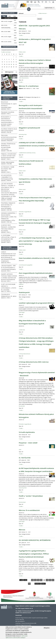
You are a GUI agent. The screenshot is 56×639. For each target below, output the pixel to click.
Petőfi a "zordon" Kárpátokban (31, 496)
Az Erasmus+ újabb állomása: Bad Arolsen (7, 168)
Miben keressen (43, 13)
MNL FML (9, 180)
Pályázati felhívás (7, 112)
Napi (4, 16)
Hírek (20, 119)
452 (29, 583)
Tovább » (21, 35)
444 (32, 580)
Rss (38, 1)
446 (38, 580)
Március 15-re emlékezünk (29, 510)
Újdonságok (21, 312)
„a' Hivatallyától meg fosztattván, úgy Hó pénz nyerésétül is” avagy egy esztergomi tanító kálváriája (35, 241)
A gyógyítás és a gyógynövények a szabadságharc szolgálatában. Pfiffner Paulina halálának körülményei (34, 554)
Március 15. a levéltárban (29, 86)
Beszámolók (22, 406)
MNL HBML (9, 163)
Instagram (35, 1)
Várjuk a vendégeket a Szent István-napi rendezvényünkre (8, 155)
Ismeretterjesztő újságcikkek (25, 265)
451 (53, 580)
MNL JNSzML (10, 140)
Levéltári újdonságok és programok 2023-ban (36, 303)
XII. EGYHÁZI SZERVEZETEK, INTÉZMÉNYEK (35, 540)
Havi (14, 16)
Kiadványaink (24, 292)
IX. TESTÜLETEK (24, 458)
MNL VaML (9, 150)
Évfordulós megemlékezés (25, 211)
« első (21, 580)
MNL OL (8, 113)
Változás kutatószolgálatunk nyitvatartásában (9, 137)
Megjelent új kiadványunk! (29, 128)
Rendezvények (22, 502)
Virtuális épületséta (27, 432)
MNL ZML (9, 132)
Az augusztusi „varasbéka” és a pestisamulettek (7, 177)
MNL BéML (9, 199)
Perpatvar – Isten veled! (28, 443)
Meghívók (21, 284)
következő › (37, 583)
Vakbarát (42, 1)
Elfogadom (46, 627)
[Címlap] (8, 5)
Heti (9, 16)
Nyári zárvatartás (7, 162)
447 (41, 580)
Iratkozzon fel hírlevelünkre (27, 1)
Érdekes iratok (22, 52)
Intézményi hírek (23, 134)
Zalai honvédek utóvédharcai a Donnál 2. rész (37, 258)
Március (22, 530)
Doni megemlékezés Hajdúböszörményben (36, 273)
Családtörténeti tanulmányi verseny (27, 152)
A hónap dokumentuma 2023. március (34, 362)
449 (47, 580)
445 (35, 580)
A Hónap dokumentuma (24, 353)
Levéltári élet (22, 330)
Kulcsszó (21, 13)
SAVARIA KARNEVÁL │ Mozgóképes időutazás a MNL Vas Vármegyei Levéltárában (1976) (9, 217)
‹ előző (25, 580)
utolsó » (43, 583)
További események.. (6, 52)
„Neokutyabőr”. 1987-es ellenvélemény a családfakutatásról (8, 267)
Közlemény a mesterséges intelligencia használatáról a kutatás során (7, 120)
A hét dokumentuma (24, 78)
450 (50, 580)
